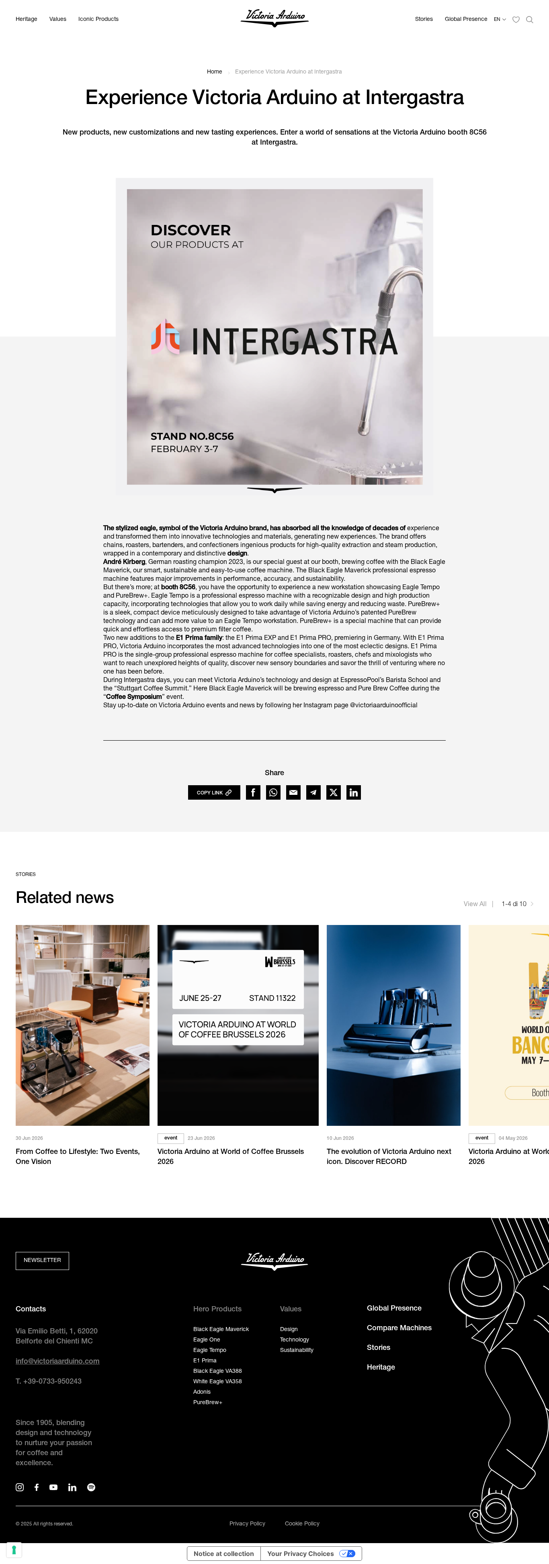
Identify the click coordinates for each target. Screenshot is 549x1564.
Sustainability (296, 1351)
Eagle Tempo (209, 1351)
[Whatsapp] (273, 792)
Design (289, 1330)
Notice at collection (224, 1554)
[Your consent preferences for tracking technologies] (14, 1550)
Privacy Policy (247, 1524)
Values (57, 19)
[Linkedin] (353, 792)
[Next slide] (532, 905)
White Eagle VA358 (217, 1382)
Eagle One (206, 1340)
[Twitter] (333, 792)
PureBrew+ (207, 1403)
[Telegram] (313, 792)
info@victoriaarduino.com (58, 1362)
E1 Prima (205, 1361)
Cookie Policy (302, 1524)
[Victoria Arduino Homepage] (274, 20)
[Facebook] (253, 792)
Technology (294, 1340)
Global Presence (466, 19)
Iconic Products (98, 19)
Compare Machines (399, 1328)
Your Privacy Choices (300, 1554)
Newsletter (42, 1261)
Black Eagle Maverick (221, 1330)
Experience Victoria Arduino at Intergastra (288, 72)
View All (476, 905)
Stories (424, 19)
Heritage (26, 19)
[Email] (293, 792)
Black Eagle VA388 (217, 1371)
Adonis (202, 1392)
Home (214, 72)
